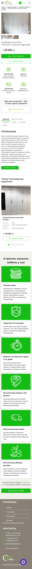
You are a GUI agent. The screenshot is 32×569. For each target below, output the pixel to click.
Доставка (22, 122)
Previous (4, 23)
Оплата (14, 122)
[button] (8, 244)
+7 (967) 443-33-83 (12, 538)
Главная (9, 507)
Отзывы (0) (5, 122)
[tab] (5, 119)
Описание (5, 119)
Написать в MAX (17, 491)
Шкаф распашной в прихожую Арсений (13, 219)
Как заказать (10, 516)
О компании (10, 512)
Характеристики (16, 119)
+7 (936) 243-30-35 (12, 541)
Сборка (4, 125)
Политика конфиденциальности (13, 523)
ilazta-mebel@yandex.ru (13, 544)
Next (28, 23)
